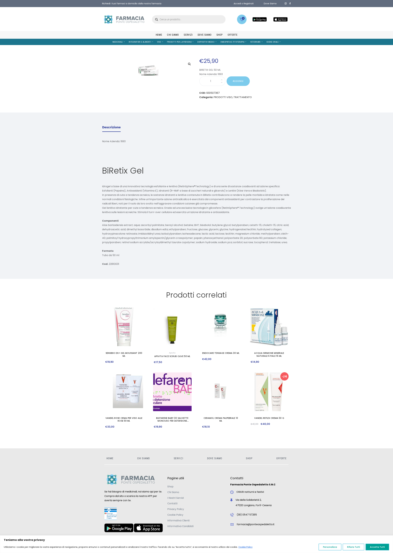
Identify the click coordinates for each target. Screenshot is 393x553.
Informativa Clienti (178, 520)
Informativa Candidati (180, 526)
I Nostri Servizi (175, 498)
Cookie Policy (245, 547)
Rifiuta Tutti (353, 547)
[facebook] (290, 3)
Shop (170, 486)
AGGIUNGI (238, 81)
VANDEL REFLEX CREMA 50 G (269, 418)
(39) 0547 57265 (247, 514)
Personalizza (330, 547)
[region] (196, 544)
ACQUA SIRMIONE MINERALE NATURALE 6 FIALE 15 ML (269, 354)
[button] (189, 64)
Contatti (172, 503)
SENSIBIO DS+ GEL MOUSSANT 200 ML (124, 354)
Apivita (172, 353)
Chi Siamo (173, 492)
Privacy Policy (175, 509)
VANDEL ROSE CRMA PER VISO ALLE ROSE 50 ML (123, 419)
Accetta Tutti (377, 547)
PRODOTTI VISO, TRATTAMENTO (233, 97)
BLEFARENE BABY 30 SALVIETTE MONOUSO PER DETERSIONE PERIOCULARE (172, 419)
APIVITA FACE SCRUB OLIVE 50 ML (172, 356)
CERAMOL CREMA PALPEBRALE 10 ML (221, 419)
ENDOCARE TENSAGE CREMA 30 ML (220, 353)
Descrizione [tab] (111, 127)
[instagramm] (285, 3)
